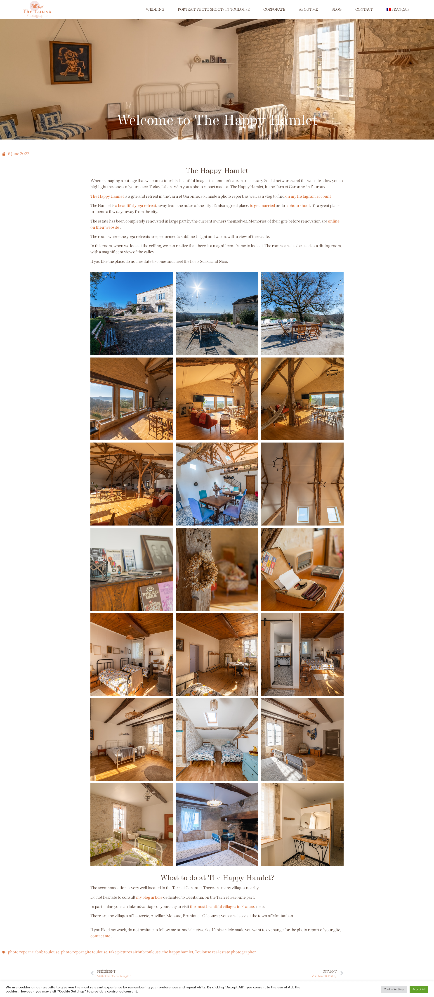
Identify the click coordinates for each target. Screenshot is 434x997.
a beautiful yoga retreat (135, 205)
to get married (262, 205)
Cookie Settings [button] (394, 989)
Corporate (274, 9)
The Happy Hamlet (107, 196)
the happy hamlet (177, 952)
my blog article (149, 897)
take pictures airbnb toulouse (135, 952)
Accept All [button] (419, 989)
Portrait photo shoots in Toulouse (214, 9)
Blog (337, 9)
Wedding (155, 9)
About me (308, 9)
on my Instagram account (308, 196)
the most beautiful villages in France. (222, 906)
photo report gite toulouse (84, 952)
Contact (364, 9)
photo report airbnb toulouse (33, 952)
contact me (100, 935)
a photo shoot (298, 205)
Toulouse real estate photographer (225, 952)
